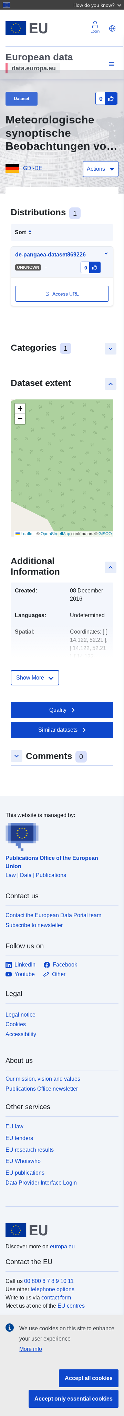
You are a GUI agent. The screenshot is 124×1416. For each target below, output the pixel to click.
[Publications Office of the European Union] (59, 835)
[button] (98, 5)
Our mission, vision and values (43, 1079)
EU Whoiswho (23, 1161)
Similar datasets (58, 730)
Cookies (16, 1024)
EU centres (71, 1306)
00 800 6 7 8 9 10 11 (49, 1281)
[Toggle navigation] (110, 64)
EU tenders (19, 1138)
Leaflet (26, 533)
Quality (57, 710)
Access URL (65, 294)
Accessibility (21, 1034)
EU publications (25, 1173)
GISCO (105, 533)
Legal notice (20, 1015)
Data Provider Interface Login (41, 1183)
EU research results (30, 1150)
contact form (56, 1297)
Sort (20, 232)
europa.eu (62, 1246)
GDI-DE (32, 168)
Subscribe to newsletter (34, 925)
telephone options (52, 1289)
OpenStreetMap (55, 533)
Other (58, 974)
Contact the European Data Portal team (53, 915)
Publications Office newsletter (42, 1089)
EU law (14, 1126)
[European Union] (59, 1230)
